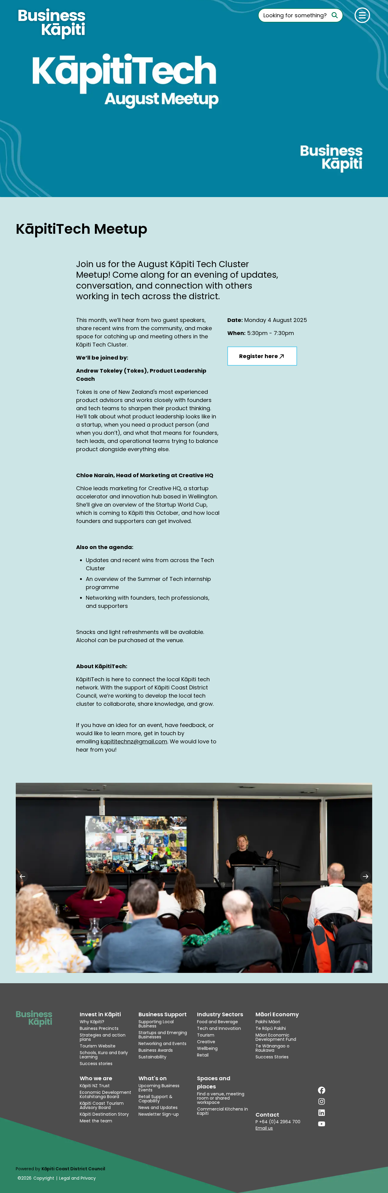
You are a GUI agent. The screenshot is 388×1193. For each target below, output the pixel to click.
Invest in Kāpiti (100, 1014)
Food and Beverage (217, 1022)
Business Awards (156, 1050)
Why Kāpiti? (92, 1022)
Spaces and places (213, 1082)
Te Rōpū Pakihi (271, 1028)
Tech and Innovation (219, 1028)
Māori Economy (277, 1014)
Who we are (96, 1078)
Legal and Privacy (77, 1178)
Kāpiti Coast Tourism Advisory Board (102, 1105)
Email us (264, 1128)
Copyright (43, 1178)
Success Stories (272, 1057)
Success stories (96, 1063)
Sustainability (152, 1057)
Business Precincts (99, 1028)
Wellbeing (207, 1048)
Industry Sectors (220, 1014)
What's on (153, 1078)
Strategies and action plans (102, 1037)
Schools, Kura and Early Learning (104, 1055)
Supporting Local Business (156, 1024)
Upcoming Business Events (159, 1088)
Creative (206, 1042)
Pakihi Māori (268, 1022)
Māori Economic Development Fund (276, 1037)
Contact (267, 1114)
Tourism (205, 1035)
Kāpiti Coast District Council (73, 1169)
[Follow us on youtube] (321, 1124)
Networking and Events (162, 1043)
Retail (203, 1055)
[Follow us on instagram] (321, 1101)
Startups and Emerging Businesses (163, 1034)
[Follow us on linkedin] (321, 1112)
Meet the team (96, 1121)
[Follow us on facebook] (321, 1090)
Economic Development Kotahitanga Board (105, 1094)
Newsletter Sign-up (159, 1114)
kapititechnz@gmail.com (134, 741)
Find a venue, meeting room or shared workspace (220, 1098)
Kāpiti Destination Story (104, 1114)
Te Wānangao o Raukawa (272, 1048)
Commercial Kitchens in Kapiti (222, 1111)
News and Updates (158, 1107)
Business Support (163, 1014)
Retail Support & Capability (155, 1098)
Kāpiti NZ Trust (95, 1086)
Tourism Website (97, 1046)
